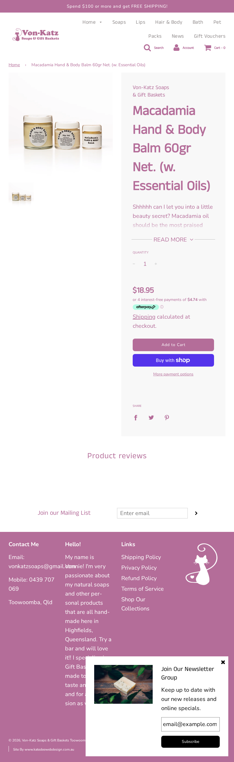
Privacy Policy (139, 568)
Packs (155, 36)
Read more (171, 240)
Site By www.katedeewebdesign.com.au (43, 749)
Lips (140, 22)
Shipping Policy (141, 557)
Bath (198, 22)
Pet (217, 22)
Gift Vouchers (210, 36)
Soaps (119, 22)
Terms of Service (142, 589)
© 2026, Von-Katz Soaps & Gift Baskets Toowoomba (49, 740)
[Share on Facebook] (138, 417)
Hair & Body (169, 22)
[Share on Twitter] (151, 417)
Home (89, 22)
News (178, 36)
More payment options (173, 374)
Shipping (144, 317)
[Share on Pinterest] (167, 417)
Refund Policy (139, 578)
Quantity (141, 252)
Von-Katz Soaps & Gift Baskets (151, 91)
